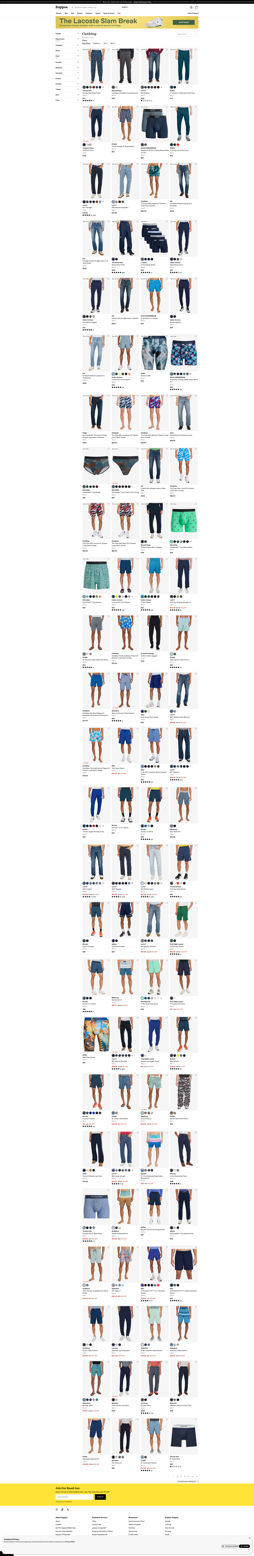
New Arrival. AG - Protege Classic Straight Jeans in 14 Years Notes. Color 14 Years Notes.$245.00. (97, 247)
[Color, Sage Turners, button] (119, 1457)
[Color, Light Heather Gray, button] (116, 87)
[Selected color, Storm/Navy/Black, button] (142, 144)
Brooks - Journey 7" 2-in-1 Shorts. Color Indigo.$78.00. (126, 813)
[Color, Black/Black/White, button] (116, 940)
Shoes (167, 1534)
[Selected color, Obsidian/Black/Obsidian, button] (171, 1285)
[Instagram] (57, 1509)
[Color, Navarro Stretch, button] (129, 1055)
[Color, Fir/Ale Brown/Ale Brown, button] (145, 711)
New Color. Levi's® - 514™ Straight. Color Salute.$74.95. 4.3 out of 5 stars (97, 189)
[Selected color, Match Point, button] (171, 541)
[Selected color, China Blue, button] (171, 826)
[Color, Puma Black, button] (174, 87)
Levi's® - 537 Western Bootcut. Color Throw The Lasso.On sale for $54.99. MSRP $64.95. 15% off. (155, 928)
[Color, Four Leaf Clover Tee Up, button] (90, 87)
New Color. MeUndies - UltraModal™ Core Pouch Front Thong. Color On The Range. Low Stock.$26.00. (126, 473)
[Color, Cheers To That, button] (129, 1170)
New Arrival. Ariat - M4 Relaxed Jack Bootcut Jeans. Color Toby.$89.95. (184, 419)
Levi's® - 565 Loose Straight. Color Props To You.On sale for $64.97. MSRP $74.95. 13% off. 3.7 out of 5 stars (126, 1158)
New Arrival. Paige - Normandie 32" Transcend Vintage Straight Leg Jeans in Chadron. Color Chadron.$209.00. (97, 419)
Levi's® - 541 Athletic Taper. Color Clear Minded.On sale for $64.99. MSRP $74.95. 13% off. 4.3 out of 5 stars (155, 871)
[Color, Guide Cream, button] (145, 1055)
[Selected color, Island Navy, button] (171, 1170)
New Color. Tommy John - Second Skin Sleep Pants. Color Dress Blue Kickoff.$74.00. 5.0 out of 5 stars (97, 75)
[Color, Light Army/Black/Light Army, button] (158, 766)
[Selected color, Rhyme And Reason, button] (113, 1055)
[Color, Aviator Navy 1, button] (174, 940)
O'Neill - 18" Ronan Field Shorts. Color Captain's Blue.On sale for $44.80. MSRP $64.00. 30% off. (126, 1100)
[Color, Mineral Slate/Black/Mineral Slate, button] (174, 1285)
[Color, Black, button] (87, 87)
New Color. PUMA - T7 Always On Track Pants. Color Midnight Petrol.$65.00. (184, 132)
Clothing (96, 43)
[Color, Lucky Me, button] (129, 486)
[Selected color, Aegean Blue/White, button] (142, 596)
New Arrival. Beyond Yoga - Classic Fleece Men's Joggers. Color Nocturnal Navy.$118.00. (155, 528)
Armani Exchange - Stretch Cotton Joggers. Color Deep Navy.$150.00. (155, 641)
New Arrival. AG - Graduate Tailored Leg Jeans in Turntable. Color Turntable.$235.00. (184, 189)
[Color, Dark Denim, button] (119, 1285)
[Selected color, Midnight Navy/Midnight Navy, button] (171, 316)
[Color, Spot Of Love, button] (96, 486)
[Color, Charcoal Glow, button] (148, 883)
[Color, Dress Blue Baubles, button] (96, 87)
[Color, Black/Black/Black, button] (145, 766)
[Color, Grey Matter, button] (158, 998)
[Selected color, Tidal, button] (84, 596)
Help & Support (193, 13)
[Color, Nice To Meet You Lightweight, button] (87, 201)
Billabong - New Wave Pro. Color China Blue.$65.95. (184, 813)
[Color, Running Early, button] (174, 711)
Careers (58, 1524)
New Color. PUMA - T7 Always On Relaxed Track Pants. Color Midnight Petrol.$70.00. (184, 75)
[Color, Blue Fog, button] (151, 1113)
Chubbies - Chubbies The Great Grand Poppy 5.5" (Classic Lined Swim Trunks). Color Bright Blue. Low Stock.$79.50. (97, 755)
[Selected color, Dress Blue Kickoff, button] (84, 87)
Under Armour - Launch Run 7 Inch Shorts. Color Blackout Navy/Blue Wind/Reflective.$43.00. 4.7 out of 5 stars (126, 584)
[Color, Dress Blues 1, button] (90, 1227)
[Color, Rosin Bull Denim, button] (90, 201)
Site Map (132, 1528)
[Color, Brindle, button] (116, 201)
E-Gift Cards (133, 1534)
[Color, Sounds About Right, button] (122, 883)
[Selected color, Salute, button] (84, 201)
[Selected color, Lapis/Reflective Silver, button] (142, 1285)
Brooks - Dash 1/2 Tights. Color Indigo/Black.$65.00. (97, 928)
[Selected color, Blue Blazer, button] (84, 144)
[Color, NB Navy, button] (145, 998)
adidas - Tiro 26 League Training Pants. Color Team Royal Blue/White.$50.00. (97, 813)
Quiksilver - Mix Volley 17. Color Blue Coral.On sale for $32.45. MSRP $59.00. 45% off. (126, 1273)
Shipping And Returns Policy (102, 1531)
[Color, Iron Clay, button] (177, 883)
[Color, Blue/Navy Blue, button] (145, 259)
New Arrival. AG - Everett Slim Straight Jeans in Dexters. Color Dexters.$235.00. (126, 304)
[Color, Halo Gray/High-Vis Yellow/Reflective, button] (122, 596)
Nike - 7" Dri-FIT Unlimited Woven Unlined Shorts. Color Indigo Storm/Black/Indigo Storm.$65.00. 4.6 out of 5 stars (155, 755)
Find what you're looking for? (187, 1481)
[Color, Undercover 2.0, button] (93, 486)
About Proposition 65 (99, 1534)
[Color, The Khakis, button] (116, 1457)
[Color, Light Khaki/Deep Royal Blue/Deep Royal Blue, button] (148, 711)
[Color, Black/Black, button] (174, 316)
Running (168, 1531)
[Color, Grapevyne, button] (126, 1055)
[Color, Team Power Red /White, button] (93, 826)
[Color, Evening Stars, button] (151, 883)
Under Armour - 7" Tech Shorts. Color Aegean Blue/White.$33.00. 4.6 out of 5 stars (155, 584)
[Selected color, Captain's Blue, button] (113, 1113)
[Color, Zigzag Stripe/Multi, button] (184, 374)
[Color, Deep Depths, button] (119, 1170)
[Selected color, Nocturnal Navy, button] (142, 541)
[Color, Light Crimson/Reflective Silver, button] (158, 1285)
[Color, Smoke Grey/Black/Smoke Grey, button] (155, 766)
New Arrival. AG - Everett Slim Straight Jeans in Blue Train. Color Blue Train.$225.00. (155, 473)
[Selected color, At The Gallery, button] (84, 883)
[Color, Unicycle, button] (87, 883)
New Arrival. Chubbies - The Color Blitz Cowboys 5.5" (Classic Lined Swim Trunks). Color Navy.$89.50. (126, 419)
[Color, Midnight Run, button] (184, 1055)
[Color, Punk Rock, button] (158, 87)
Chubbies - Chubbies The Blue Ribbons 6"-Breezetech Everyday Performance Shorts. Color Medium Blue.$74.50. (97, 698)
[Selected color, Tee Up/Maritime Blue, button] (171, 374)
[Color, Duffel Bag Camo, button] (87, 1227)
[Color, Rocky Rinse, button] (148, 940)
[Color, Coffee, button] (119, 1055)
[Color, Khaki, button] (90, 144)
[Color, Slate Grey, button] (181, 1055)
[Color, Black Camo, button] (174, 654)
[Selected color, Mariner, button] (84, 1170)
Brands (167, 1521)
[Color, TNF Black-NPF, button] (116, 259)
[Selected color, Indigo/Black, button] (84, 940)
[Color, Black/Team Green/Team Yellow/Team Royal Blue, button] (87, 826)
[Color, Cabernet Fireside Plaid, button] (93, 87)
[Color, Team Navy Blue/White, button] (90, 826)
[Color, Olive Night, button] (181, 596)
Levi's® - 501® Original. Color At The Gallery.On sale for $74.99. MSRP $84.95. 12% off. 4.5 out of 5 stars (97, 871)
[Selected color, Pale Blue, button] (113, 87)
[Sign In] (191, 7)
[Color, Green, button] (148, 259)
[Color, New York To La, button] (90, 883)
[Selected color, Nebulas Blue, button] (171, 1344)
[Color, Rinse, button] (187, 766)
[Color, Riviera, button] (119, 1227)
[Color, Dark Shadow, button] (90, 654)
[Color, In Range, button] (145, 940)
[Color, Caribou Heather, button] (87, 1170)
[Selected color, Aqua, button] (113, 1227)
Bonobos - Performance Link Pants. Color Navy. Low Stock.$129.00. (126, 1387)
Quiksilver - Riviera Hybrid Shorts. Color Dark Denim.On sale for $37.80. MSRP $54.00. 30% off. (97, 1331)
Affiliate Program (135, 1524)
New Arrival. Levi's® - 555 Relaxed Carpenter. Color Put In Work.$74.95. (126, 189)
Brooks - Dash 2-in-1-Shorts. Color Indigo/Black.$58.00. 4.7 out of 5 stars (97, 985)
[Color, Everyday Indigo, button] (100, 201)
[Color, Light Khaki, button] (87, 654)
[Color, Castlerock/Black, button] (177, 259)
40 (104, 43)
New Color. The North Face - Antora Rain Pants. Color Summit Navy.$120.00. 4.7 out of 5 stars (126, 247)
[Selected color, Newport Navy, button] (171, 998)
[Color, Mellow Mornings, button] (126, 1170)
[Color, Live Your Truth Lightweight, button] (122, 1170)
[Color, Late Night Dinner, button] (93, 883)
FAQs (94, 1521)
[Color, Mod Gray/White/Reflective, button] (129, 596)
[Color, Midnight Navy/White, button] (155, 596)
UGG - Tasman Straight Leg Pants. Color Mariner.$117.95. (97, 1158)
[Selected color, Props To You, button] (113, 1170)
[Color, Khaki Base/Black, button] (181, 259)
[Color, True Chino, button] (177, 596)
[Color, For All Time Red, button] (177, 144)
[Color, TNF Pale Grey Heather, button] (181, 883)
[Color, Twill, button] (87, 1344)
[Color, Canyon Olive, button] (177, 1170)
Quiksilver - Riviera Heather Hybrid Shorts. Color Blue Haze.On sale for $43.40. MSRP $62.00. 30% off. (155, 1331)
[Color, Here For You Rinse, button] (116, 883)
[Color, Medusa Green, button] (148, 998)
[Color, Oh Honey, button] (174, 541)
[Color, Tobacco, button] (177, 1344)
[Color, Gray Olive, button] (122, 201)
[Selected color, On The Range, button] (84, 486)
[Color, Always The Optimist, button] (177, 766)
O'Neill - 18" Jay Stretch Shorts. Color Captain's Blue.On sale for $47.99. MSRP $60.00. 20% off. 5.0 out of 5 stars (155, 1445)
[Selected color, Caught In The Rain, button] (171, 711)
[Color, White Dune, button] (174, 883)
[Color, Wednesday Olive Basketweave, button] (174, 1399)
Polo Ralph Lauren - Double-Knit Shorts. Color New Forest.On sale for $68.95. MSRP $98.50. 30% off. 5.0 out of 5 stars (184, 928)
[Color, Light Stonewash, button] (100, 883)
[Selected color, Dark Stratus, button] (142, 1399)
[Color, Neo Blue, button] (145, 826)
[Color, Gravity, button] (116, 486)
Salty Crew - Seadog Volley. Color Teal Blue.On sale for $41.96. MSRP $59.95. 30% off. (97, 1387)
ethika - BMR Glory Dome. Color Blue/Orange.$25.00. (97, 1043)
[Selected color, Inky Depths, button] (171, 1113)
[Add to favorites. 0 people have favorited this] (108, 49)
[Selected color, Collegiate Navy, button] (171, 1227)
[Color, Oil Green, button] (116, 1113)
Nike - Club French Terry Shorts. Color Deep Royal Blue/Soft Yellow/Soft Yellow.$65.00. (155, 698)
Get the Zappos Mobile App (66, 1528)
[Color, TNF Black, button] (184, 883)
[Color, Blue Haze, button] (148, 826)
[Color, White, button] (174, 998)
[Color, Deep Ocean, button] (181, 374)
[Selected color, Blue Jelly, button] (171, 654)
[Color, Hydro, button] (96, 1399)
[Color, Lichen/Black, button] (177, 1055)
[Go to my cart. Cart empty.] (196, 7)
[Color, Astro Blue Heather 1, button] (177, 374)
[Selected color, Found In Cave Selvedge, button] (142, 87)
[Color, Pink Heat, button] (151, 998)
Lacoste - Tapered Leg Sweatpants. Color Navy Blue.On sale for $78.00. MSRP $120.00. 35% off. (126, 1331)
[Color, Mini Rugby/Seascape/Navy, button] (145, 144)
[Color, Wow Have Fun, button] (151, 940)
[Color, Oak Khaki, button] (116, 1399)
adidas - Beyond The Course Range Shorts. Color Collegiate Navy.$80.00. (155, 1215)
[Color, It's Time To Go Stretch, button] (148, 87)
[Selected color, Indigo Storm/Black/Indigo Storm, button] (142, 766)
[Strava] (68, 1509)
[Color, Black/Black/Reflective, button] (126, 374)
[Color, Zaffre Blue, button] (148, 1170)
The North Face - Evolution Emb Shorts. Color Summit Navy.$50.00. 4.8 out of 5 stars (184, 871)
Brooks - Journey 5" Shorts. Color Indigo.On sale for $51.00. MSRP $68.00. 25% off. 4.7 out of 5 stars (97, 1100)
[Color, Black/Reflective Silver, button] (148, 1285)
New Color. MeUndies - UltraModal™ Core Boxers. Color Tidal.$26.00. (97, 584)
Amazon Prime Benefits (64, 1531)
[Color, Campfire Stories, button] (96, 596)
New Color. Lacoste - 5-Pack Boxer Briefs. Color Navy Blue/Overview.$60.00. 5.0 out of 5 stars (155, 247)
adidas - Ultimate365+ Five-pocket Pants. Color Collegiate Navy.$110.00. (184, 1215)
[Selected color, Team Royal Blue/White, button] (84, 826)
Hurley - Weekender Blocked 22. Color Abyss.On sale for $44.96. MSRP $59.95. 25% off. (97, 1445)
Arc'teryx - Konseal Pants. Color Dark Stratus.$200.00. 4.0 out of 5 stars (155, 1387)
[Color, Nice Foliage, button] (87, 486)
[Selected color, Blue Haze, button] (142, 1113)
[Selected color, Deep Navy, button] (113, 1457)
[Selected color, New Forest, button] (171, 940)
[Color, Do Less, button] (93, 201)
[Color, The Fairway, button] (145, 87)
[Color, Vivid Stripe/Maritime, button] (187, 374)
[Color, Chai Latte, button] (174, 1113)
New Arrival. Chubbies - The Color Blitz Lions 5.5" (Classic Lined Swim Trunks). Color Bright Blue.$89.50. (184, 473)
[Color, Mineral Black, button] (119, 201)
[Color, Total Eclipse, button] (116, 1227)
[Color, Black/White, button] (174, 259)
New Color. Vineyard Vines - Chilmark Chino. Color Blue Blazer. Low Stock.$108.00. (97, 132)
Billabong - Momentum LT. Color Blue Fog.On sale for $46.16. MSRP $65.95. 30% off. (126, 985)
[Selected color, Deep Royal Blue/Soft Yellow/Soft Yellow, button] (142, 711)
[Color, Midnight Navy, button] (90, 1399)
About (58, 1521)
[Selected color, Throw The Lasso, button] (142, 940)
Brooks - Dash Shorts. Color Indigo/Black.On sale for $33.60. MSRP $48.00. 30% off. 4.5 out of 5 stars (184, 1043)
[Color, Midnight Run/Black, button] (90, 998)
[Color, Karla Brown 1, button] (96, 201)
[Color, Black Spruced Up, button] (100, 87)
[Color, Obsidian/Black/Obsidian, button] (148, 766)
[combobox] (95, 7)
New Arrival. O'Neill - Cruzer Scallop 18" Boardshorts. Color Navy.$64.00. (126, 132)
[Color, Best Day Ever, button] (129, 883)
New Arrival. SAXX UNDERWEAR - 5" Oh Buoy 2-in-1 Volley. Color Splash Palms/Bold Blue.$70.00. (155, 304)
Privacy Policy (70, 1542)
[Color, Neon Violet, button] (145, 1170)
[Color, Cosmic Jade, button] (155, 998)
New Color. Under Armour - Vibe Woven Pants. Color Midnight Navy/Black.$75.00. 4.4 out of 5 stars (184, 247)
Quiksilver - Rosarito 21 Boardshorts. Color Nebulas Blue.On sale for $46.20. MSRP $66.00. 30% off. (184, 1331)
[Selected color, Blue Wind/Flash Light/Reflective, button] (113, 374)
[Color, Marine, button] (87, 596)
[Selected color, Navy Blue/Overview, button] (142, 259)
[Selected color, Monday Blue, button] (171, 1399)
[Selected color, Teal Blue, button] (84, 1399)
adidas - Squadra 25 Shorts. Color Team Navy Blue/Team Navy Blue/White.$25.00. (126, 928)
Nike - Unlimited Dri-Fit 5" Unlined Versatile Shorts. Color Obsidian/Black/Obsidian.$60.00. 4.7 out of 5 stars (184, 1273)
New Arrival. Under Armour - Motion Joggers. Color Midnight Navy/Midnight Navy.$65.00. (184, 304)
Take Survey (133, 1531)
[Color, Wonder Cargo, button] (174, 1227)
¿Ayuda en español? (99, 1528)
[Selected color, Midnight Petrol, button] (171, 87)
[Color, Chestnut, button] (90, 1170)
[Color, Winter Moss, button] (145, 1113)
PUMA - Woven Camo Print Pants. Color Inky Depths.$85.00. (184, 1100)
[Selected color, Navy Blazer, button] (171, 596)
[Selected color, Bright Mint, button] (142, 998)
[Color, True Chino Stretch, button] (145, 883)
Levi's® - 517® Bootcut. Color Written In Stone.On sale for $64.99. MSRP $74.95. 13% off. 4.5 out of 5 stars (184, 755)
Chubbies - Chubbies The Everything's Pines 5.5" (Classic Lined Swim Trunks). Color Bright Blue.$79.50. (126, 641)
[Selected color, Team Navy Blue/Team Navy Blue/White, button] (113, 940)
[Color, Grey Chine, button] (116, 1344)
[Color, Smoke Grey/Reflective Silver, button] (145, 1285)
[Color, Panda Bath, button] (181, 541)
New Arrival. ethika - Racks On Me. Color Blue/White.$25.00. (155, 362)
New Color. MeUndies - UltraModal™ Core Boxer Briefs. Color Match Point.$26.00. (184, 528)
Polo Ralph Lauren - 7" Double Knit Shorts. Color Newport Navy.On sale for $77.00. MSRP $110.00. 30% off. (184, 985)
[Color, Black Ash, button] (145, 541)
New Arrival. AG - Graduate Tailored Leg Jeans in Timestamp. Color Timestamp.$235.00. (97, 362)
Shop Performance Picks (142, 2)
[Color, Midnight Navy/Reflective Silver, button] (151, 1285)
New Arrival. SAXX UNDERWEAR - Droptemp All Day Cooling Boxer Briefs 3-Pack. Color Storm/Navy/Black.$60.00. (155, 132)
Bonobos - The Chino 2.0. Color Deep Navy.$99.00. (126, 1445)
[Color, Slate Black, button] (148, 1113)
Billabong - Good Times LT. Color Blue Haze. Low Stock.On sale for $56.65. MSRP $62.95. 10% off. (155, 1100)
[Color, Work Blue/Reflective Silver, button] (155, 1285)
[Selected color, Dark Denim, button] (84, 1344)
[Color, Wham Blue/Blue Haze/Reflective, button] (116, 374)
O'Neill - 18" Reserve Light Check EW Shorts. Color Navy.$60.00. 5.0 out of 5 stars (97, 641)
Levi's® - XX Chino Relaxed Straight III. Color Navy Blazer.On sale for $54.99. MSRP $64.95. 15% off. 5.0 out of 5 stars (184, 584)
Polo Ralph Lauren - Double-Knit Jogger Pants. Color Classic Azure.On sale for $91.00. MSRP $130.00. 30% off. (155, 1043)
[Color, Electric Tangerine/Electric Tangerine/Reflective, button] (129, 374)
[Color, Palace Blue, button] (116, 1285)
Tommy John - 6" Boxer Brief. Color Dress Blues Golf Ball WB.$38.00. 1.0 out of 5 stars (184, 1445)
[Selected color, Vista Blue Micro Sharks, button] (84, 1227)
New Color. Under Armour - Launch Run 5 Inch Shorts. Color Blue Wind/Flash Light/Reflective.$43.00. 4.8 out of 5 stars (126, 362)
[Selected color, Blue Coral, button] (113, 1285)
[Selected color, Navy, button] (84, 654)
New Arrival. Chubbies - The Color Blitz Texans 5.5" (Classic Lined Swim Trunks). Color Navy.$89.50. (97, 528)
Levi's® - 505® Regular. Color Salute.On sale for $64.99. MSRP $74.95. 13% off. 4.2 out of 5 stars (126, 871)
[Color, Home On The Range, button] (181, 766)
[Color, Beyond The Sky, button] (122, 1055)
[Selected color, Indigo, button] (142, 826)
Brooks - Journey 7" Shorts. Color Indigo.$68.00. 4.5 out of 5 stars (155, 813)
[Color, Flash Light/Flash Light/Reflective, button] (119, 374)
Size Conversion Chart (137, 1521)
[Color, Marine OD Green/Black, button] (148, 596)
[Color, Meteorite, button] (174, 596)
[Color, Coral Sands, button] (151, 1170)
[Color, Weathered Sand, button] (174, 1170)
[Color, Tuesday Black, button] (177, 1399)
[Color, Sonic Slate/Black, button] (100, 1113)
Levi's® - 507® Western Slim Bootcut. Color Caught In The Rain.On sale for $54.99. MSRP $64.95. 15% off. (184, 698)
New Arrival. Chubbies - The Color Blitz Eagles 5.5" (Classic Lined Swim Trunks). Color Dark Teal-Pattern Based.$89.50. (155, 189)
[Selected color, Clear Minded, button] (142, 883)
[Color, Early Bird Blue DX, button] (96, 883)
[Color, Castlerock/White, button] (158, 596)
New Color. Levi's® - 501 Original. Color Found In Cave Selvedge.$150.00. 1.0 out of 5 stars (155, 75)
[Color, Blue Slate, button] (87, 1113)
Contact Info (96, 1524)
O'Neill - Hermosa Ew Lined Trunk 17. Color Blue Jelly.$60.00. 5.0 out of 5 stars (184, 641)
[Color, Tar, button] (93, 1170)
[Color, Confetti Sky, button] (90, 486)
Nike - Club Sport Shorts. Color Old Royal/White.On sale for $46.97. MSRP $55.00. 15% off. (126, 755)
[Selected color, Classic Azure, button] (142, 1055)
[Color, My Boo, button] (100, 596)
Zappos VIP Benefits (63, 1534)
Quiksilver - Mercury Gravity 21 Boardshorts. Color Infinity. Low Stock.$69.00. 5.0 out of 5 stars (126, 698)
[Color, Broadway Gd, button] (151, 87)
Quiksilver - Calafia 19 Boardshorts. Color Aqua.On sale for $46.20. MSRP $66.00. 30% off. (126, 1215)
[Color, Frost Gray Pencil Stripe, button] (93, 1227)
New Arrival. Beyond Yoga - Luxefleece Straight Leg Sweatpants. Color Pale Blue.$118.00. (126, 75)
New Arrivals (169, 1528)
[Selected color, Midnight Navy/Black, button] (171, 259)
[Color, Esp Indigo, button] (174, 766)
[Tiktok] (62, 1509)
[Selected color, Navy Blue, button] (113, 1344)
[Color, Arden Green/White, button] (145, 596)
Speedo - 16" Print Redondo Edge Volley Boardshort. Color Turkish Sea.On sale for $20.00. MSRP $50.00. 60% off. (155, 1158)
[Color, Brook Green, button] (174, 1344)
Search (125, 7)
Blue (112, 43)
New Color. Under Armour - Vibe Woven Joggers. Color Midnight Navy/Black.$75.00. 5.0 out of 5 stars (97, 304)
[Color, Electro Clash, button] (155, 883)
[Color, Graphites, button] (122, 1457)
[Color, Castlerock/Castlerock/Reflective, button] (122, 374)
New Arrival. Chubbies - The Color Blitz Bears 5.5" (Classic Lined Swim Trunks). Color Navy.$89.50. (126, 528)
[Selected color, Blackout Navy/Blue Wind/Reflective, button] (113, 596)
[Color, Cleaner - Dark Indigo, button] (116, 1055)
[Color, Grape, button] (93, 1399)
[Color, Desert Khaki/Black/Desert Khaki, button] (151, 766)
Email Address (63, 1497)
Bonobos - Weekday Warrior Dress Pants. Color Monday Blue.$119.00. (184, 1387)
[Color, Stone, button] (87, 144)
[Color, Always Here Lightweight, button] (116, 1170)
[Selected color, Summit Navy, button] (113, 259)
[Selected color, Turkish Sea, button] (142, 1170)
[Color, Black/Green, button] (151, 259)
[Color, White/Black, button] (100, 826)
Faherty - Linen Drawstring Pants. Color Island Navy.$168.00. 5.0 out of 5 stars (184, 1158)
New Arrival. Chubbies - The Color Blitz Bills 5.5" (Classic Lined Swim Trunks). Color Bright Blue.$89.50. (155, 419)
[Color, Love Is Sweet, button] (122, 486)
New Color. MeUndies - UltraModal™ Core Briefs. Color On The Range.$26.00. (97, 473)
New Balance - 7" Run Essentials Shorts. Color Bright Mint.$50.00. (155, 985)
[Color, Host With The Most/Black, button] (174, 374)
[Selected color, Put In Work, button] (113, 201)
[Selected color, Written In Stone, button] (171, 766)
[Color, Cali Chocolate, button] (155, 87)
